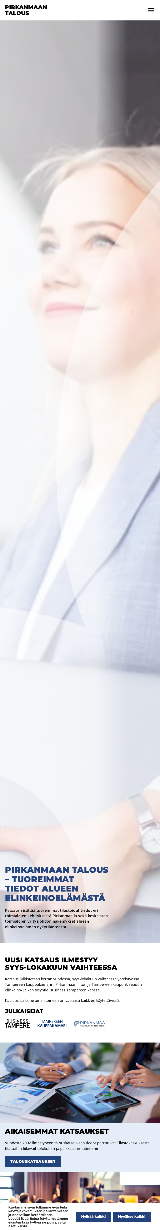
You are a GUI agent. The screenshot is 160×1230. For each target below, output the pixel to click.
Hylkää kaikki (93, 1217)
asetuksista (17, 1226)
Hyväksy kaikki (131, 1217)
